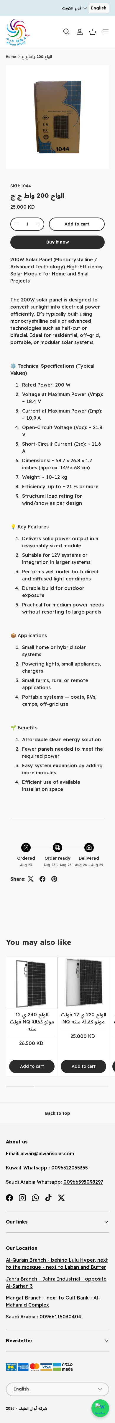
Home (11, 56)
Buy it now (57, 242)
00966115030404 (60, 1317)
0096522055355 (69, 1168)
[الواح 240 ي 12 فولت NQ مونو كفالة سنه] (32, 982)
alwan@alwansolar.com (47, 1153)
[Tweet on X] (31, 879)
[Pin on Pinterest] (54, 879)
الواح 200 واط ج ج (37, 56)
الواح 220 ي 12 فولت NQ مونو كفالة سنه (83, 1018)
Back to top (57, 1113)
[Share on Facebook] (42, 879)
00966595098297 (83, 1182)
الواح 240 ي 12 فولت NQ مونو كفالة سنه (32, 1022)
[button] (92, 31)
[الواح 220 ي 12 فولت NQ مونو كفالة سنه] (83, 982)
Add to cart (77, 224)
